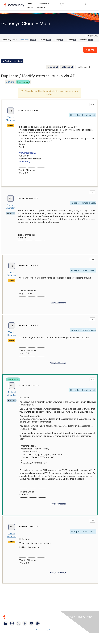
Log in (91, 4)
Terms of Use (67, 616)
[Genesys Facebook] (24, 623)
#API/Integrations (27, 153)
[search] (63, 4)
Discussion (27, 40)
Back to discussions (13, 61)
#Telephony (24, 161)
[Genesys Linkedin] (5, 623)
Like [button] (92, 104)
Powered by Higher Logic (49, 630)
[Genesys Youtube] (31, 623)
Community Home (9, 40)
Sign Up (90, 49)
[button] (43, 3)
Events (71, 40)
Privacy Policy (84, 616)
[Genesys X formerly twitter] (18, 623)
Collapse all (67, 67)
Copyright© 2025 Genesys (22, 616)
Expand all (53, 67)
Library (45, 40)
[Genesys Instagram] (12, 623)
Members (86, 40)
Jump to (17, 82)
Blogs (58, 40)
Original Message (58, 303)
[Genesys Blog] (37, 623)
